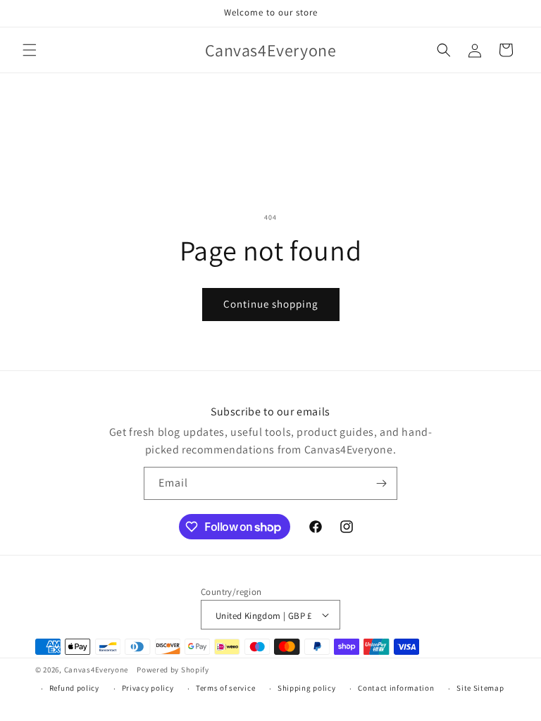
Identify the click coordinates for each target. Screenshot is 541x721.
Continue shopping (270, 304)
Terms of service (225, 688)
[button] (29, 50)
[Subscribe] (381, 483)
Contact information (396, 688)
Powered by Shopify (173, 670)
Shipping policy (307, 688)
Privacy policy (148, 688)
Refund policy (74, 688)
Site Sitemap (480, 688)
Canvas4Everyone (96, 670)
